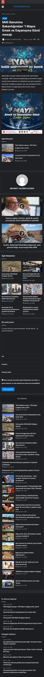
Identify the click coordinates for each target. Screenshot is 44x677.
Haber (13, 14)
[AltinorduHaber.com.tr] (22, 6)
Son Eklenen (22, 398)
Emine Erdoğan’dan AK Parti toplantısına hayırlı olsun (31, 276)
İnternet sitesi (6, 372)
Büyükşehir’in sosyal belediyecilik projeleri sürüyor (31, 309)
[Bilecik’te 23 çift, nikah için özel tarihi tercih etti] (8, 565)
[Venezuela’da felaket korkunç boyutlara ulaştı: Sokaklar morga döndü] (32, 289)
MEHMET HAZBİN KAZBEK (13, 39)
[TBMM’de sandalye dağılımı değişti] (8, 574)
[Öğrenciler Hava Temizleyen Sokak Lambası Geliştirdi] (8, 537)
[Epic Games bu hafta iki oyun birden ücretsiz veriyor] (8, 546)
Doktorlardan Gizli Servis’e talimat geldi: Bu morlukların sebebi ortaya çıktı (28, 507)
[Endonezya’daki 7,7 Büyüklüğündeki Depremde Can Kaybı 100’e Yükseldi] (8, 489)
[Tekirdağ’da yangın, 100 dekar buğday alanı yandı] (7, 148)
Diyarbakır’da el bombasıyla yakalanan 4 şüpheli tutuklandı (10, 309)
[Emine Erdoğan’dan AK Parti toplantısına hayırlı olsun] (32, 266)
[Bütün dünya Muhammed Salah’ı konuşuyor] (8, 527)
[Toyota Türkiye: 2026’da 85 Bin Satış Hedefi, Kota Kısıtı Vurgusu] (8, 498)
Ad (3, 356)
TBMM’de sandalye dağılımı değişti (28, 571)
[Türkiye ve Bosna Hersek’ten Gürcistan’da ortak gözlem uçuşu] (8, 518)
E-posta (5, 364)
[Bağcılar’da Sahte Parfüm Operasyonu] (8, 556)
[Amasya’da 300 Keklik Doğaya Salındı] (11, 266)
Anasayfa (7, 14)
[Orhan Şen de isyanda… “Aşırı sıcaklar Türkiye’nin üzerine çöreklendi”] (8, 479)
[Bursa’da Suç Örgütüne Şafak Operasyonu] (11, 289)
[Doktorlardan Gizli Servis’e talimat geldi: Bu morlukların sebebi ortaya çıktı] (8, 508)
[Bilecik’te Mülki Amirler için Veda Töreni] (8, 584)
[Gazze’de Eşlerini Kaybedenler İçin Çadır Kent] (7, 158)
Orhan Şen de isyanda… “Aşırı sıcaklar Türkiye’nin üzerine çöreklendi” (26, 478)
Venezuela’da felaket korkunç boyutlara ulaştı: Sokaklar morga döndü (32, 298)
